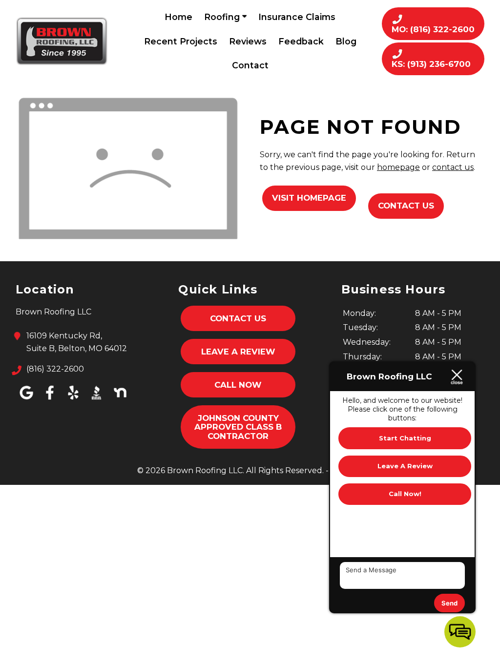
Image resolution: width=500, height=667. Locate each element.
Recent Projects (180, 41)
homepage (398, 167)
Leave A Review (238, 351)
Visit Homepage (309, 198)
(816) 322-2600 (55, 369)
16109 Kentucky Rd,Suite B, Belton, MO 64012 (76, 342)
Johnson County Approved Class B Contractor (238, 427)
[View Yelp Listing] (73, 399)
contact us (453, 167)
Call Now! (405, 494)
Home (178, 17)
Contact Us (406, 205)
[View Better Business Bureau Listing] (96, 399)
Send (449, 603)
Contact (250, 65)
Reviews (248, 41)
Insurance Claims (296, 17)
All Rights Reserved (284, 470)
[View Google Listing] (26, 399)
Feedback (301, 41)
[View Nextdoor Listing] (120, 399)
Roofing (223, 17)
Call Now (238, 385)
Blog (345, 41)
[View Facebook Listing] (50, 399)
